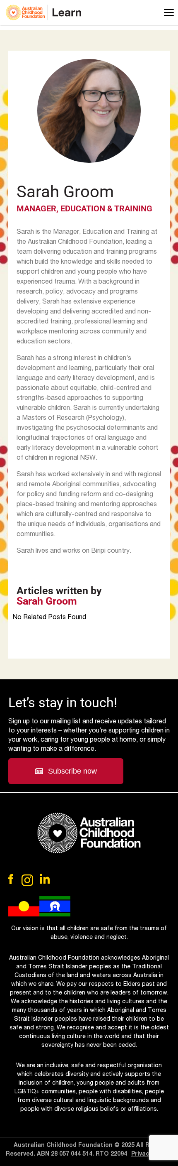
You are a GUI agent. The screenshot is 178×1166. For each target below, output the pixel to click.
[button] (65, 771)
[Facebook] (11, 879)
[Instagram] (27, 880)
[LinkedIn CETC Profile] (45, 879)
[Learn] (43, 12)
